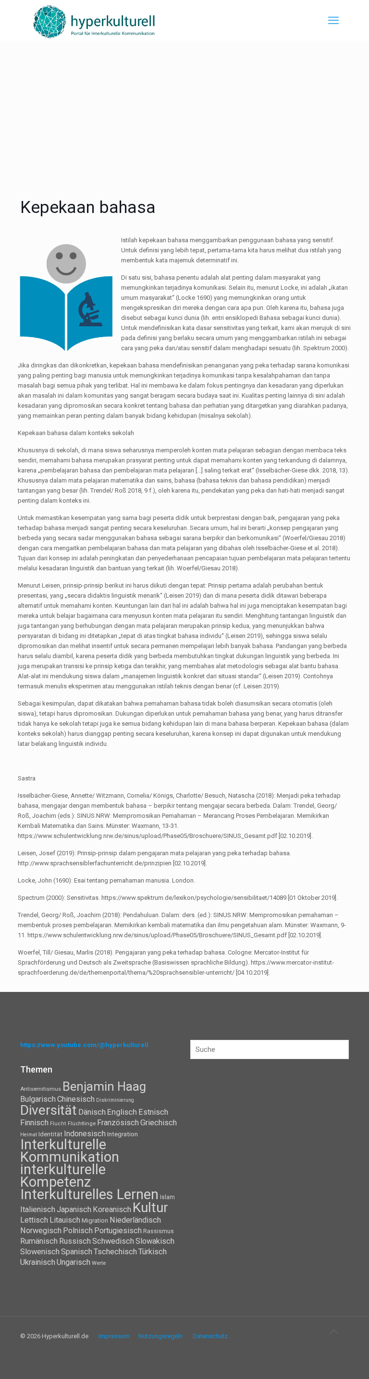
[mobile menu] (333, 20)
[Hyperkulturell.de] (94, 20)
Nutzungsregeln (160, 1336)
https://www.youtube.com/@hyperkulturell (84, 1045)
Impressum (114, 1336)
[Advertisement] (184, 113)
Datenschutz (210, 1336)
